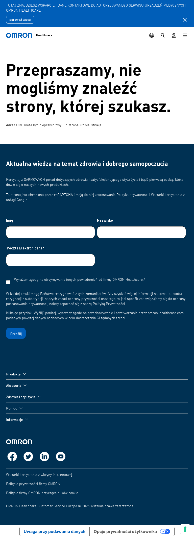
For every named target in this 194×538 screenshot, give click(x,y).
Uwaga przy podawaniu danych (54, 531)
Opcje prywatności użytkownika (125, 531)
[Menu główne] (185, 35)
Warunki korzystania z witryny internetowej (39, 475)
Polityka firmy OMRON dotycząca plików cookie (42, 493)
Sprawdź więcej (20, 19)
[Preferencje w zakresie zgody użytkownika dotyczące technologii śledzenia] (185, 529)
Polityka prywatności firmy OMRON (33, 484)
